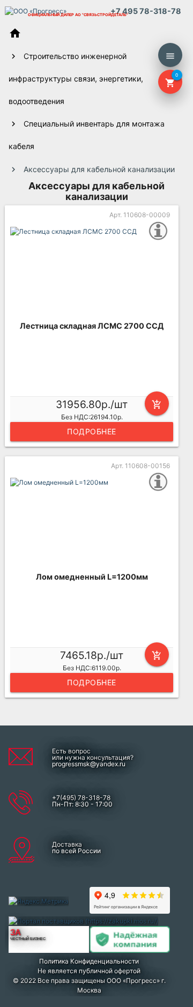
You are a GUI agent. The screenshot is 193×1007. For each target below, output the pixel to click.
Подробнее (91, 431)
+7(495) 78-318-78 (81, 798)
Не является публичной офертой (89, 971)
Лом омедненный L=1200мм (92, 576)
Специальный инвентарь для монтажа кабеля (87, 135)
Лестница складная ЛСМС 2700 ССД (92, 325)
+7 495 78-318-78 (145, 11)
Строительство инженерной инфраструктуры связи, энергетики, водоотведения (76, 78)
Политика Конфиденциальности (89, 961)
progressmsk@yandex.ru (88, 764)
